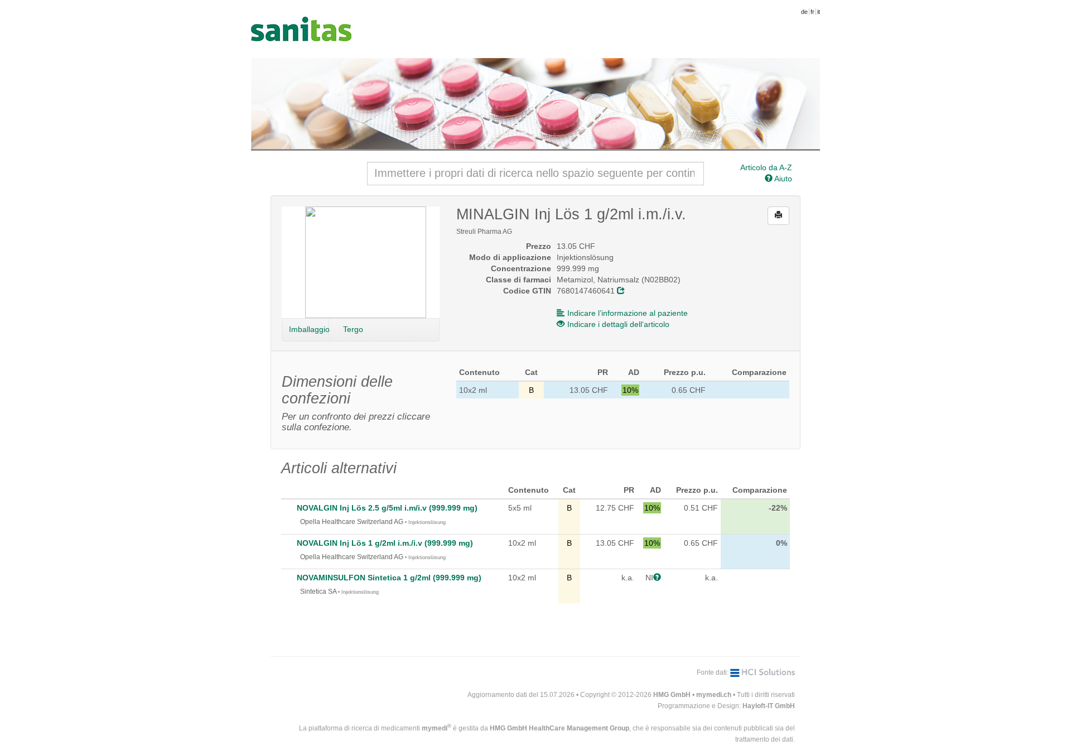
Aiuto (782, 178)
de (804, 11)
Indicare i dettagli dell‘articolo (618, 324)
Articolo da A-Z (766, 167)
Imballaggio (309, 329)
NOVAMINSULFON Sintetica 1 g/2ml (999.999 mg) (389, 577)
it (818, 11)
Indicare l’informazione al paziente (627, 313)
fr (812, 11)
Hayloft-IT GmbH (768, 706)
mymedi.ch (713, 695)
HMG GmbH (672, 695)
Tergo (353, 329)
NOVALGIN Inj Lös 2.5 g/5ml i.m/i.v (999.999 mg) (387, 507)
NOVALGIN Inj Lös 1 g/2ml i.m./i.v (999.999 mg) (385, 543)
